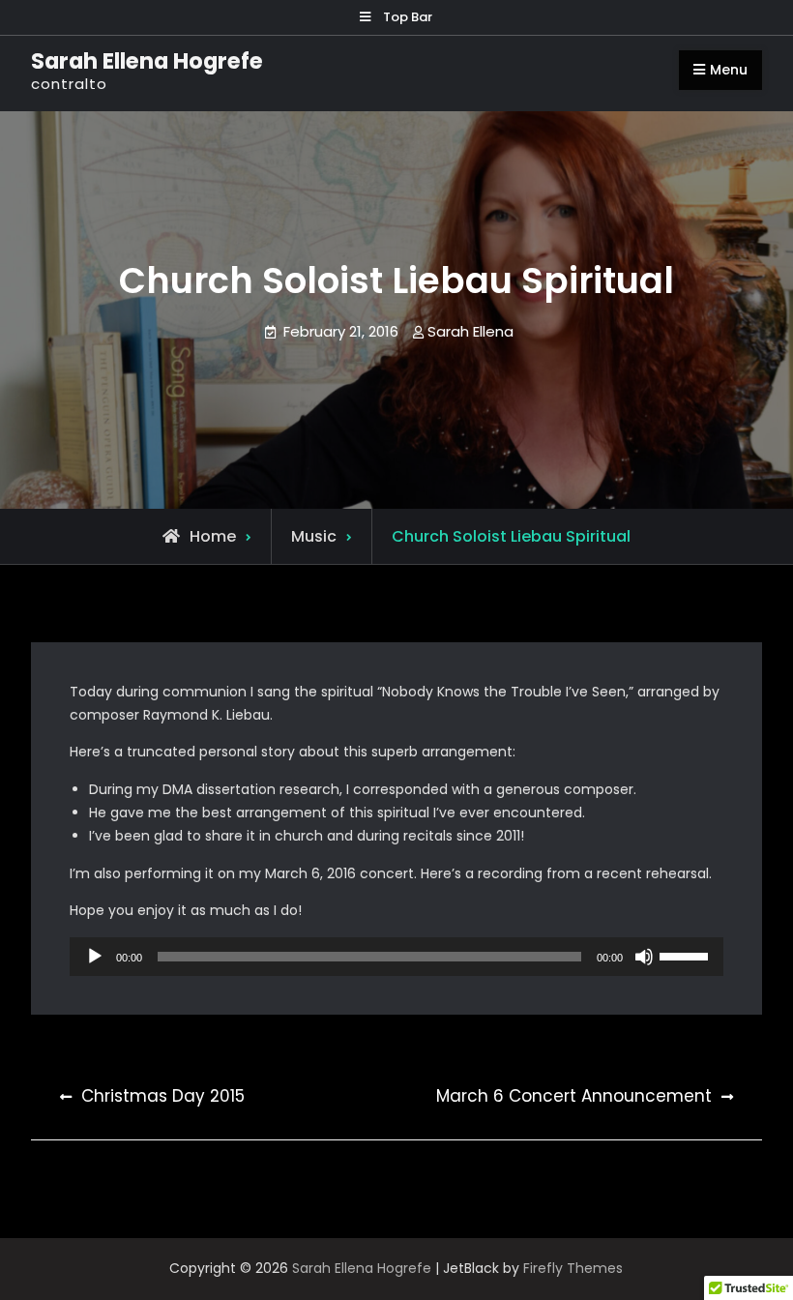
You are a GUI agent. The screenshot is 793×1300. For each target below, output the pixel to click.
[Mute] (644, 956)
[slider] (687, 954)
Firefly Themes (573, 1268)
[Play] (94, 956)
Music (314, 536)
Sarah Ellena (470, 331)
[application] (396, 956)
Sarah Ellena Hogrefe (147, 60)
